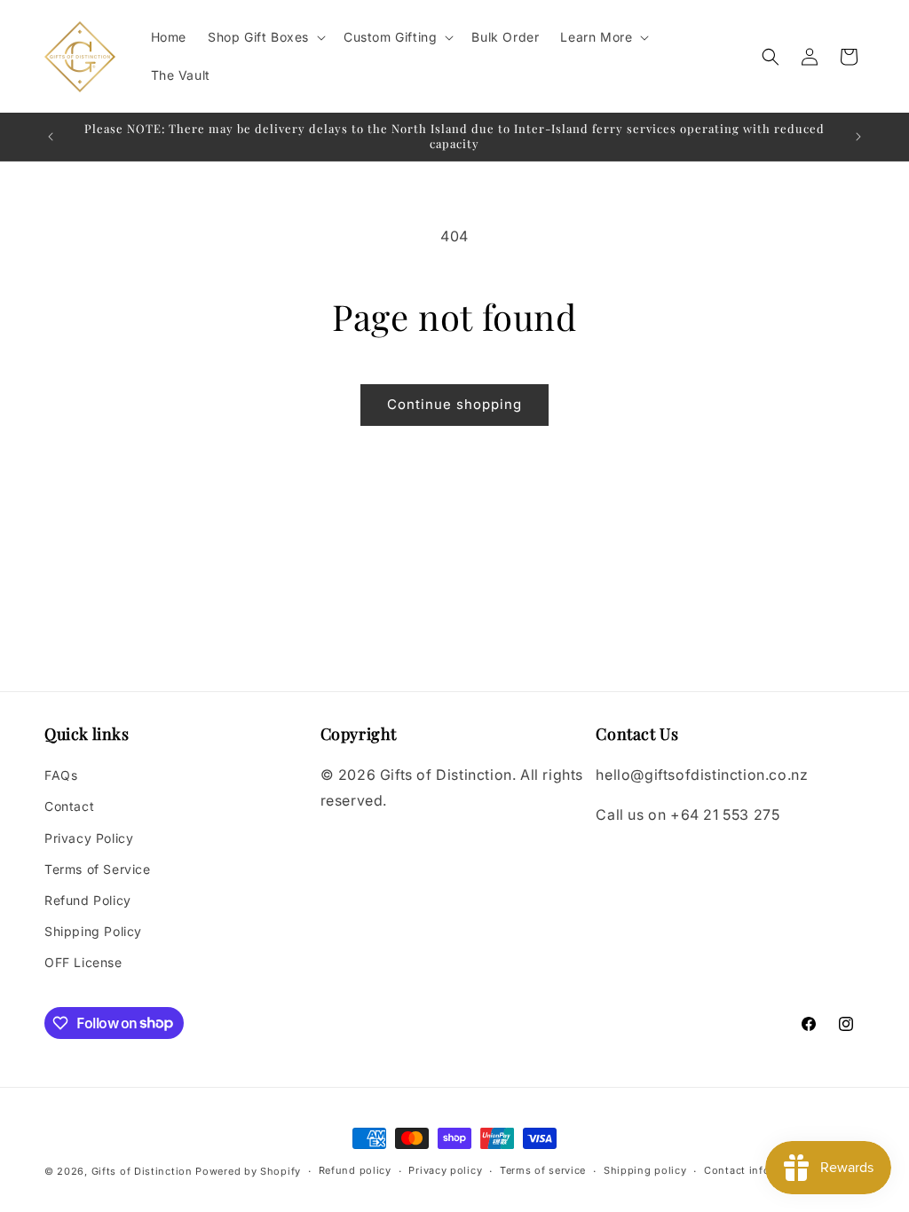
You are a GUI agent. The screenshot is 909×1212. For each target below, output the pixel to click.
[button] (265, 37)
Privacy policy (445, 1170)
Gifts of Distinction (142, 1171)
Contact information (757, 1170)
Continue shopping (454, 404)
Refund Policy (87, 900)
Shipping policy (645, 1170)
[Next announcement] (858, 136)
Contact (69, 806)
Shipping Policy (93, 931)
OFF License (83, 962)
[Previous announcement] (50, 136)
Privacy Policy (88, 838)
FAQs (60, 775)
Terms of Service (97, 869)
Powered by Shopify (248, 1171)
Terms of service (543, 1170)
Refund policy (355, 1170)
